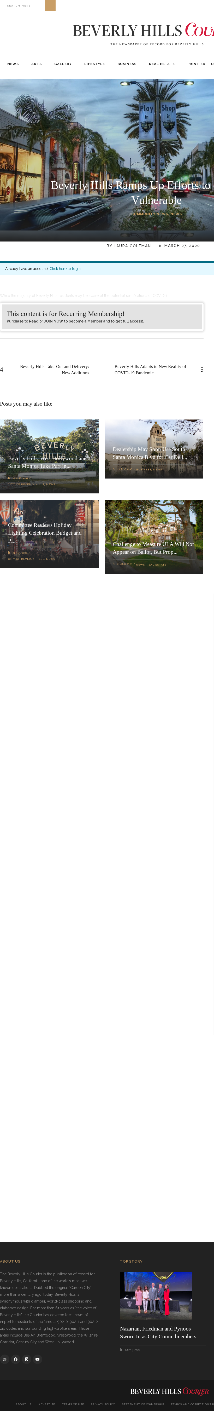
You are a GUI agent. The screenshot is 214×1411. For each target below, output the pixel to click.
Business (143, 469)
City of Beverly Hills (26, 484)
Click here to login (65, 269)
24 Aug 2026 (20, 478)
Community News (149, 214)
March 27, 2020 (181, 246)
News (176, 214)
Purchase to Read (22, 321)
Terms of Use (73, 1404)
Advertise (46, 1404)
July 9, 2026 (132, 1350)
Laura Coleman (132, 246)
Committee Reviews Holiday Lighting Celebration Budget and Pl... (45, 533)
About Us (24, 1404)
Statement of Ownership (143, 1404)
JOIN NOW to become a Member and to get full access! (93, 321)
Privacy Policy (103, 1404)
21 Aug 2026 (20, 552)
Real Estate (157, 564)
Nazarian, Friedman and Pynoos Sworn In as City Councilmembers (158, 1333)
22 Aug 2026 (124, 469)
